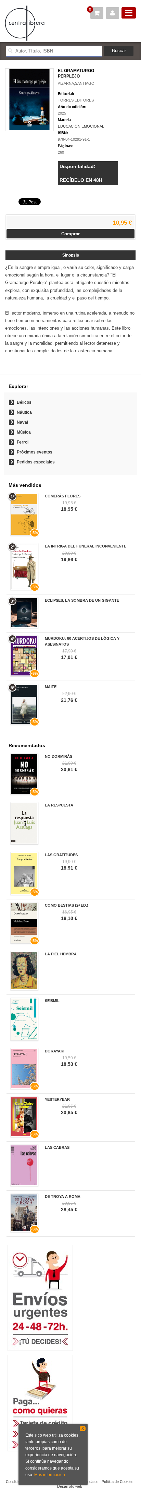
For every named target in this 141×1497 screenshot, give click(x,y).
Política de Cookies (117, 1482)
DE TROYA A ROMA (62, 1196)
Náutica (24, 412)
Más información (49, 1474)
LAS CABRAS (57, 1147)
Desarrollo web (69, 1486)
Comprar (70, 233)
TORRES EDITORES (76, 100)
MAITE (50, 687)
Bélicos (24, 402)
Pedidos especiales (36, 462)
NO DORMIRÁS (58, 756)
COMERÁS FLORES (62, 496)
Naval (22, 422)
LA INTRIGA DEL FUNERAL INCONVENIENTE (85, 546)
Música (24, 432)
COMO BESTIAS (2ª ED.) (66, 905)
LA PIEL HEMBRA (61, 954)
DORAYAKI (54, 1051)
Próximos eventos (34, 452)
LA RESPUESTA (59, 805)
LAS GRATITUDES (61, 855)
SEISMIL (52, 1001)
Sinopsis (70, 255)
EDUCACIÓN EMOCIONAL (81, 126)
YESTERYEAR (57, 1099)
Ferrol (22, 442)
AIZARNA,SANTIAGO (76, 83)
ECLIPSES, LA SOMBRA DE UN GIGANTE (82, 600)
